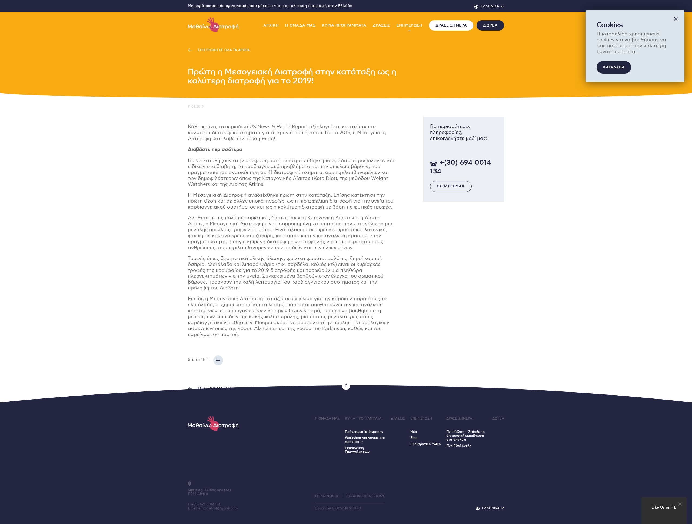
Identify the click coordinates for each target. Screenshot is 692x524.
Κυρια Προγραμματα (344, 25)
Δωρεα (490, 25)
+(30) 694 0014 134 (460, 167)
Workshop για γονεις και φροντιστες (365, 440)
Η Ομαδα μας (300, 25)
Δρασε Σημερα (451, 25)
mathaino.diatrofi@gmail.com (214, 508)
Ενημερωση (409, 25)
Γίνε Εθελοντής (458, 446)
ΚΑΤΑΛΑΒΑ (614, 67)
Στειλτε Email (451, 186)
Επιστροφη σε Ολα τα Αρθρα (223, 50)
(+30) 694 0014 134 (205, 504)
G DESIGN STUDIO (346, 508)
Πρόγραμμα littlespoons (364, 432)
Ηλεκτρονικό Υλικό (425, 444)
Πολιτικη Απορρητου (365, 496)
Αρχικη (271, 25)
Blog (414, 438)
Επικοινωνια (326, 496)
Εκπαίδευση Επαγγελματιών (357, 450)
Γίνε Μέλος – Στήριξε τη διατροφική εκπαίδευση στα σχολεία (465, 436)
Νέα (413, 432)
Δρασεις (381, 25)
